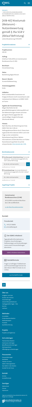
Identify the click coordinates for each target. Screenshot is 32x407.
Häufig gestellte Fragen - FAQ (10, 304)
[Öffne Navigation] (29, 3)
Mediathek (5, 359)
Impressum (5, 390)
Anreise (4, 376)
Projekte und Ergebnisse (8, 333)
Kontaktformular (6, 378)
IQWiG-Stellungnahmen (8, 364)
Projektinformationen (9, 45)
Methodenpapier (6, 320)
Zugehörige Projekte (8, 185)
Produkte (4, 322)
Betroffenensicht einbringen (9, 345)
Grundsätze (5, 316)
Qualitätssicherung (7, 325)
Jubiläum (4, 308)
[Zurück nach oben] (28, 292)
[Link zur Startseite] (5, 3)
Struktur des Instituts (8, 297)
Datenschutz (5, 386)
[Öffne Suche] (24, 3)
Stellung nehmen (6, 347)
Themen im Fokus (7, 361)
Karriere (4, 306)
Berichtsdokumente (8, 152)
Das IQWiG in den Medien (9, 366)
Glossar (4, 388)
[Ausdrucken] (4, 285)
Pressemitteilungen (7, 357)
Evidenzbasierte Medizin (8, 318)
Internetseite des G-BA (19, 144)
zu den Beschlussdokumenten (14, 207)
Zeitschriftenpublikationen (9, 302)
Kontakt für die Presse (8, 368)
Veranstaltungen (6, 299)
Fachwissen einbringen (8, 343)
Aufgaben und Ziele (7, 295)
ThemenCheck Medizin (8, 341)
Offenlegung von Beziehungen (10, 349)
